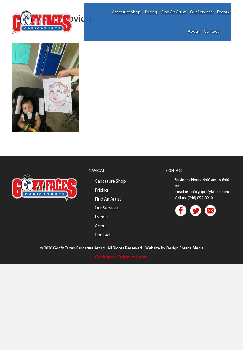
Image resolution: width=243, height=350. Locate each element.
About (193, 31)
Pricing (151, 12)
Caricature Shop (126, 12)
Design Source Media (185, 248)
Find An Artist (174, 12)
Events (223, 12)
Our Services (201, 12)
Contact (211, 31)
